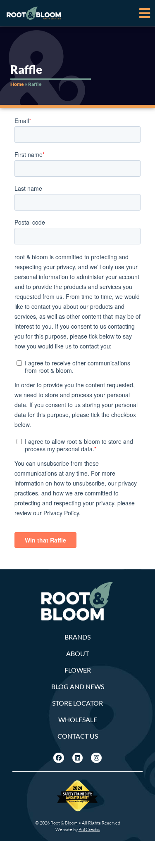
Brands (77, 637)
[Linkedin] (77, 758)
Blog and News (77, 686)
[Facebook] (58, 758)
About (77, 653)
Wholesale (77, 719)
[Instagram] (96, 758)
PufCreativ (89, 829)
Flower (77, 670)
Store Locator (77, 703)
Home (17, 84)
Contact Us (77, 736)
